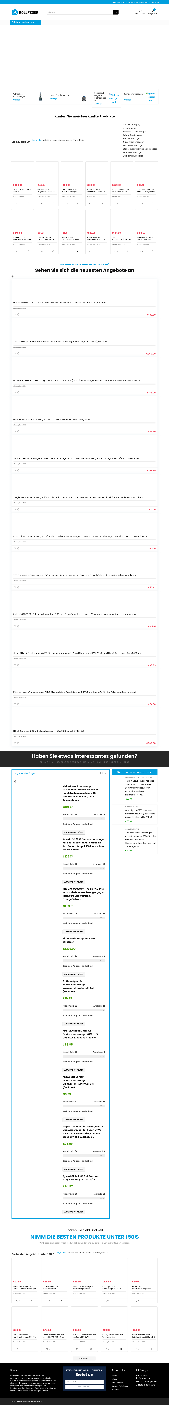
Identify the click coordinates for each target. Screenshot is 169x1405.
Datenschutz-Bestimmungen (143, 1376)
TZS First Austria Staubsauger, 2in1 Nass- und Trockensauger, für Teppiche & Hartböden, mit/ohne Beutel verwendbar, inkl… (76, 575)
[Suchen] (116, 12)
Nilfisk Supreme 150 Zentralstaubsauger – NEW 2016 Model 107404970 (49, 730)
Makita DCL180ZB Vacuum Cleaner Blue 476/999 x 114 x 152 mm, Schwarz (96, 192)
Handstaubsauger (132, 807)
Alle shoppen (117, 1382)
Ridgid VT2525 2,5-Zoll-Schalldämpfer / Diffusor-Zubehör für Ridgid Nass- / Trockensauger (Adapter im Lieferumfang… (75, 614)
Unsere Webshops (120, 1386)
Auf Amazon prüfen (73, 832)
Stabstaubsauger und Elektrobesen (138, 777)
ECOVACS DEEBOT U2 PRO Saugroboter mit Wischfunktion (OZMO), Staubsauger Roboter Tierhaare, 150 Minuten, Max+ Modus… (77, 380)
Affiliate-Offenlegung (145, 1385)
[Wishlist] (140, 11)
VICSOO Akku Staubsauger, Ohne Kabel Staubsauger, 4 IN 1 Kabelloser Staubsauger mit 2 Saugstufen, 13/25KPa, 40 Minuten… (77, 458)
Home (114, 1375)
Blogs (114, 1379)
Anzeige (16, 100)
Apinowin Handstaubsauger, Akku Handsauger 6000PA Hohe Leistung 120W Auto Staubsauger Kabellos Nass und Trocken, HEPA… (140, 839)
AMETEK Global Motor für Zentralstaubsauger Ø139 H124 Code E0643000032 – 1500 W (80, 1034)
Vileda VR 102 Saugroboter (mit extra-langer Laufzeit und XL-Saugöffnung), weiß (121, 240)
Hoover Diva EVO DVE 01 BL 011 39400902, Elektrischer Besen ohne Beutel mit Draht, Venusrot (59, 302)
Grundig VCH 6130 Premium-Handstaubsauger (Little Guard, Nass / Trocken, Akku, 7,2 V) (140, 814)
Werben (115, 1389)
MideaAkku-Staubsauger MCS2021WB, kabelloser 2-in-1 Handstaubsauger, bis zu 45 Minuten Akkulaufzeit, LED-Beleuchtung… (80, 793)
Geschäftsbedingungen (146, 1381)
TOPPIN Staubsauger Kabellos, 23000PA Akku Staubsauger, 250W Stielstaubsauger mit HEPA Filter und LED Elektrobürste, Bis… (139, 787)
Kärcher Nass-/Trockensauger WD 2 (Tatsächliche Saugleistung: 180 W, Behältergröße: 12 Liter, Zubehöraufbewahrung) (74, 692)
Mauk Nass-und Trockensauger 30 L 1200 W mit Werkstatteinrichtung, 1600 (51, 419)
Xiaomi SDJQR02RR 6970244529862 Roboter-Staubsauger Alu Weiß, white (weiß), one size (60, 341)
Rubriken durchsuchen (23, 22)
